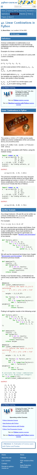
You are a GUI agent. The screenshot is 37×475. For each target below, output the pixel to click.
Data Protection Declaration (25, 466)
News (22, 455)
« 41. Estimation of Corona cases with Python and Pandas (17, 445)
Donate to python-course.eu (8, 467)
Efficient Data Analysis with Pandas (13, 426)
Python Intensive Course (10, 420)
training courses (21, 100)
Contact (4, 463)
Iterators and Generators (26, 234)
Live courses (6, 460)
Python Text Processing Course (12, 429)
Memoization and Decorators (12, 256)
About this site (6, 458)
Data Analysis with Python (11, 423)
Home (3, 10)
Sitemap (23, 458)
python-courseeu (9, 2)
